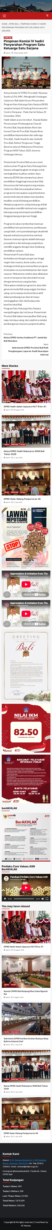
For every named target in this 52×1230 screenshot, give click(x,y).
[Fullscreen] (47, 898)
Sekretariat (15, 1032)
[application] (26, 887)
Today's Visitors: (11, 1191)
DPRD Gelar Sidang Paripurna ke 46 (22, 499)
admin (8, 53)
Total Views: (9, 1200)
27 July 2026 (17, 1045)
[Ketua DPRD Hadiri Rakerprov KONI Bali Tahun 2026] (26, 431)
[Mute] (42, 898)
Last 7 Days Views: (12, 1196)
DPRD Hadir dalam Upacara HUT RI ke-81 (25, 406)
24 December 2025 (20, 53)
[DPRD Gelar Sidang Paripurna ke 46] (26, 479)
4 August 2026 (18, 997)
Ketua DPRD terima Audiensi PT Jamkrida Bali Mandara (25, 337)
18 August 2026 (18, 410)
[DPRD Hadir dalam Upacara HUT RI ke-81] (26, 386)
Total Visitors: (10, 1205)
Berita (7, 400)
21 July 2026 (17, 502)
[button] (4, 15)
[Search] (47, 15)
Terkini (22, 400)
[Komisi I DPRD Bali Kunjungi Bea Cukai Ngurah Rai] (26, 971)
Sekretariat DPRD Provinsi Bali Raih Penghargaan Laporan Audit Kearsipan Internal (28, 349)
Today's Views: (10, 1186)
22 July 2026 (17, 458)
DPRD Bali (8, 38)
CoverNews (39, 1222)
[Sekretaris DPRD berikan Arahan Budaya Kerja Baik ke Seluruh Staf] (26, 1019)
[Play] (5, 898)
